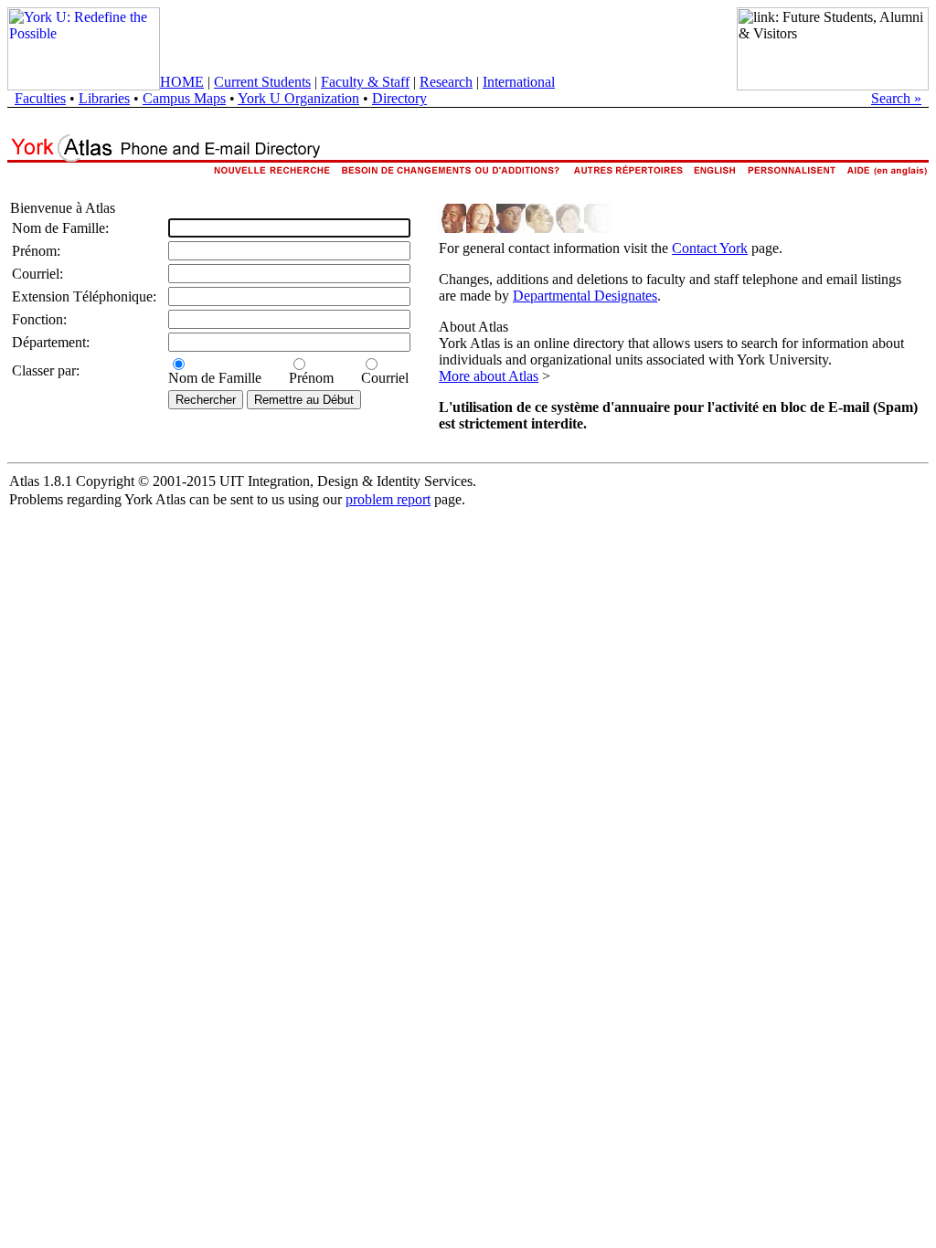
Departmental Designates (585, 295)
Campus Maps (184, 98)
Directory (399, 98)
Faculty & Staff (365, 82)
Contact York (710, 248)
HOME (182, 82)
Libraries (104, 98)
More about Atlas (488, 376)
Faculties (40, 98)
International (519, 82)
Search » (896, 98)
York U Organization (298, 98)
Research (446, 82)
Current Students (262, 82)
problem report (388, 499)
